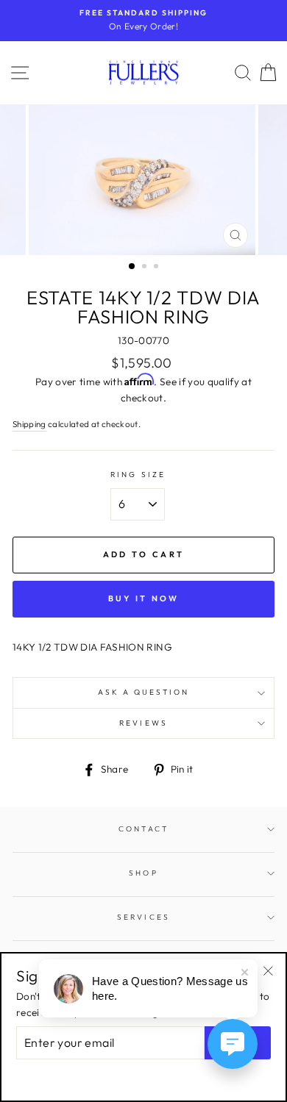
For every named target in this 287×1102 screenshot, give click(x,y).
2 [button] (145, 267)
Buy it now (144, 598)
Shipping (29, 423)
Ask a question (144, 692)
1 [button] (132, 267)
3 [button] (157, 267)
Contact (143, 829)
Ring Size (138, 474)
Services (143, 917)
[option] (143, 20)
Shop (143, 873)
